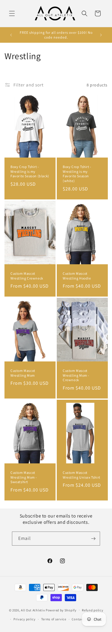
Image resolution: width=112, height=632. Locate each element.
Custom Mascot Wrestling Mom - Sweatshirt (23, 477)
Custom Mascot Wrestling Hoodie (77, 275)
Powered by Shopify (61, 610)
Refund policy (92, 610)
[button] (12, 13)
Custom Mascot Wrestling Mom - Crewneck (76, 375)
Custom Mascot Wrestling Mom (22, 373)
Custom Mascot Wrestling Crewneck (26, 275)
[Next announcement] (101, 35)
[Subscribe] (93, 539)
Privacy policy (24, 619)
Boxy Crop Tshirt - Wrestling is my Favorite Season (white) (77, 173)
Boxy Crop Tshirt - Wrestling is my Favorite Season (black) (29, 171)
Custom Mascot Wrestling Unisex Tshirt (81, 475)
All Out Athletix (33, 610)
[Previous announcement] (11, 35)
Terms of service (53, 619)
